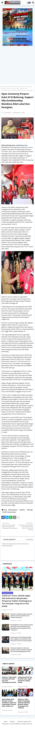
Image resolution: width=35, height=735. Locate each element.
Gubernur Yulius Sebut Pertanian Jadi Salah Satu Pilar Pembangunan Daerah (9, 679)
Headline (22, 510)
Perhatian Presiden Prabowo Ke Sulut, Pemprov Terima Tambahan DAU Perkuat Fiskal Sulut (21, 615)
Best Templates (17, 731)
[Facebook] (3, 517)
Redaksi (12, 721)
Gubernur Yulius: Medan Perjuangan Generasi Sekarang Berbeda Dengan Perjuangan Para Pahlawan (24, 703)
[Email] (14, 517)
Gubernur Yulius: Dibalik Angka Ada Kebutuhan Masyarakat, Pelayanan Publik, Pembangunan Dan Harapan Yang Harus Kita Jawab (17, 600)
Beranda (4, 86)
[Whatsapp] (10, 517)
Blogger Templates (16, 727)
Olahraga (30, 510)
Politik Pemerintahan (14, 86)
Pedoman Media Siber (24, 721)
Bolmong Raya (12, 510)
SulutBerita (16, 724)
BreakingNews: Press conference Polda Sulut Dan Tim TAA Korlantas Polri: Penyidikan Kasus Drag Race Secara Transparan (21, 627)
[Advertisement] (17, 64)
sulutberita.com (21, 145)
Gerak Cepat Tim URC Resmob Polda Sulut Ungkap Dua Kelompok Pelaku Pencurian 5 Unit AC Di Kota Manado (21, 638)
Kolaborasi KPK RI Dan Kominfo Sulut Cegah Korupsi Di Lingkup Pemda (25, 679)
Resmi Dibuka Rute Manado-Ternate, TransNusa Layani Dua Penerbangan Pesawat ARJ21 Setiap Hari (9, 702)
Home (5, 721)
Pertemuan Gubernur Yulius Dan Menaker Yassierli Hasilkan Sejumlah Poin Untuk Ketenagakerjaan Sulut (21, 649)
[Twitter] (7, 517)
